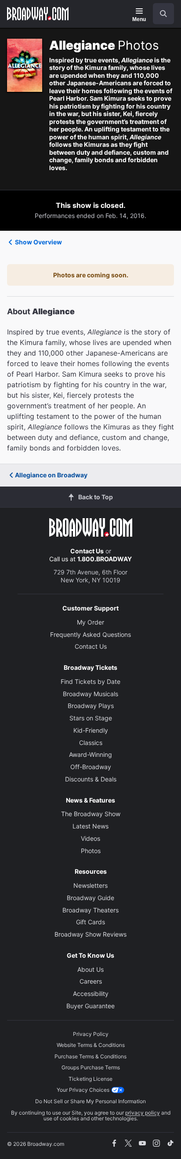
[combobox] (160, 13)
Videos (90, 838)
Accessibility (91, 993)
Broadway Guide (90, 897)
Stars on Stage (90, 718)
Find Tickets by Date (90, 681)
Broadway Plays (91, 705)
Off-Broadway (90, 766)
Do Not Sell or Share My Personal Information (90, 1101)
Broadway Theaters (90, 910)
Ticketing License (90, 1078)
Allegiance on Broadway (51, 475)
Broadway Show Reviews (90, 934)
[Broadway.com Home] (38, 13)
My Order (90, 622)
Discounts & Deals (90, 779)
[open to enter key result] (163, 13)
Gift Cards (90, 922)
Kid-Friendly (90, 730)
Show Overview (38, 242)
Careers (91, 981)
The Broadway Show (90, 813)
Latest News (90, 826)
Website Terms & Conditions (91, 1045)
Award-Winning (90, 754)
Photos (91, 850)
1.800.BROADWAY (104, 559)
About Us (90, 969)
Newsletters (90, 885)
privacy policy (142, 1112)
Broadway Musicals (90, 694)
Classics (90, 742)
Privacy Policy (91, 1034)
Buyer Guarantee (90, 1006)
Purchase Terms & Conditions (90, 1056)
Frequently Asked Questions (90, 634)
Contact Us (87, 551)
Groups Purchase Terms (91, 1067)
